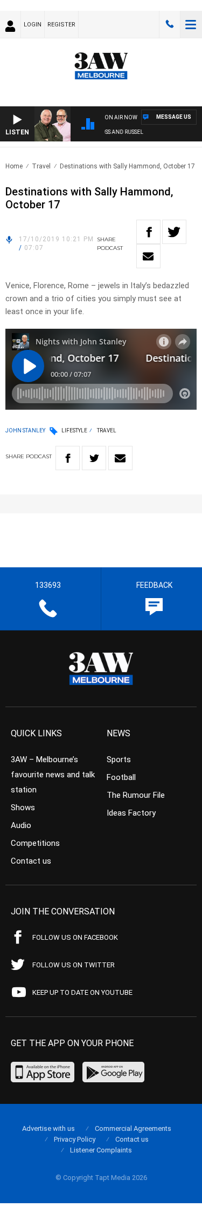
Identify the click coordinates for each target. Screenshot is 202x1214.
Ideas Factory (131, 813)
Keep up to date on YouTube (82, 992)
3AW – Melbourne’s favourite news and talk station (53, 775)
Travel (41, 166)
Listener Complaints (101, 1150)
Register (61, 24)
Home (14, 166)
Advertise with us (48, 1128)
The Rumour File (136, 795)
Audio (21, 825)
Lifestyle (74, 430)
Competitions (35, 843)
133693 (169, 24)
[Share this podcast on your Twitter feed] (174, 232)
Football (121, 777)
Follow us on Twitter (73, 965)
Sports (119, 759)
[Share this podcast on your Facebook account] (148, 232)
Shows (23, 807)
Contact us (31, 861)
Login (32, 24)
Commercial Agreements (133, 1128)
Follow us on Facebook (75, 937)
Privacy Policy (74, 1139)
